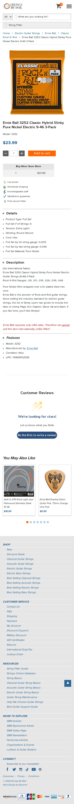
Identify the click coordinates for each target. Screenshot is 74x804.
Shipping (12, 616)
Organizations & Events (20, 745)
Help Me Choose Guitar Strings (25, 702)
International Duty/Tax (19, 649)
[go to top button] (67, 683)
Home (6, 33)
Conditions (33, 776)
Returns (11, 645)
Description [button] (15, 262)
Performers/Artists (17, 740)
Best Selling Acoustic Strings (23, 583)
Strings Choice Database (21, 673)
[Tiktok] (27, 770)
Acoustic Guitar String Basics (23, 687)
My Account (13, 625)
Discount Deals (15, 554)
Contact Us (13, 606)
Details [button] (11, 213)
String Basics (14, 678)
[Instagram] (21, 770)
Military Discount (16, 635)
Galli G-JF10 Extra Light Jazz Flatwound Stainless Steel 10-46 (18, 503)
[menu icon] (69, 7)
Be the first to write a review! (37, 435)
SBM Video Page (16, 730)
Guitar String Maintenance (22, 697)
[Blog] (40, 770)
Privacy (20, 776)
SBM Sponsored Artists (20, 726)
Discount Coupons (17, 630)
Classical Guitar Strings (20, 559)
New (9, 549)
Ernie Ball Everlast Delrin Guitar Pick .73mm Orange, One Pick (54, 503)
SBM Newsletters (17, 735)
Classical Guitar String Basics (23, 683)
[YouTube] (33, 770)
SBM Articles (14, 721)
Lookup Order (15, 654)
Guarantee (8, 776)
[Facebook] (8, 770)
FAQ (9, 611)
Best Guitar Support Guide (22, 706)
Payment (12, 621)
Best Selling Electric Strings (23, 587)
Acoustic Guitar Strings (20, 564)
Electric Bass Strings (19, 573)
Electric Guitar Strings (27, 33)
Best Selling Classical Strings (23, 578)
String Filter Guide (17, 668)
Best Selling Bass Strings (21, 592)
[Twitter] (14, 770)
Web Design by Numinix (15, 785)
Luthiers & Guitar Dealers (21, 749)
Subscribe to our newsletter (22, 764)
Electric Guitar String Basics (23, 692)
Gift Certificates (15, 640)
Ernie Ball (50, 33)
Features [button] (13, 338)
